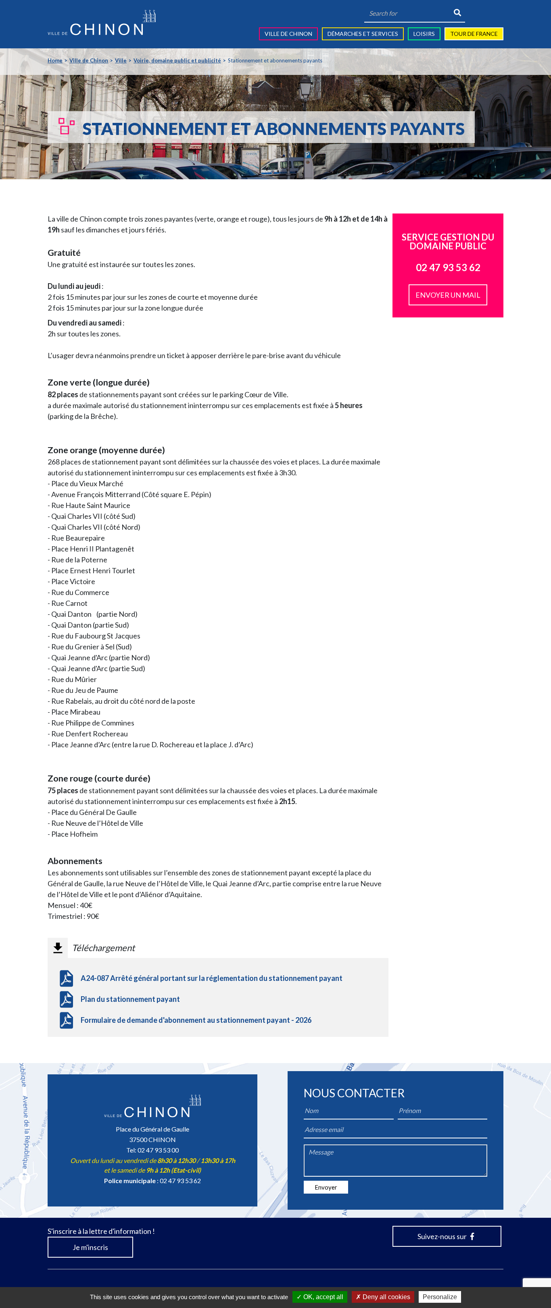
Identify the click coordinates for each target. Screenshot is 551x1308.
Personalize (440, 1296)
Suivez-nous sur (442, 1236)
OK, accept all (322, 1296)
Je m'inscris (90, 1247)
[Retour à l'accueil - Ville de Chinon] (102, 22)
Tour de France (474, 33)
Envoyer (326, 1187)
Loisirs (424, 33)
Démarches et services (363, 33)
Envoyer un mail (447, 294)
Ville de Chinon (288, 33)
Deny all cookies (385, 1296)
